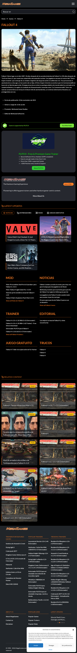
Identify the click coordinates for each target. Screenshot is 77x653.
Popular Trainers (34, 620)
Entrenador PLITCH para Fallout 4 (17, 328)
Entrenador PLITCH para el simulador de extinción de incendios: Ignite (37, 573)
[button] (73, 629)
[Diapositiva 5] (64, 622)
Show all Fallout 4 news (47, 305)
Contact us (9, 620)
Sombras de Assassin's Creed (15, 543)
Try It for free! (67, 125)
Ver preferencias (67, 645)
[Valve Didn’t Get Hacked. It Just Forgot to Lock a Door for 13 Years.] (21, 229)
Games (11, 19)
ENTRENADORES (25, 213)
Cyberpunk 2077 (11, 551)
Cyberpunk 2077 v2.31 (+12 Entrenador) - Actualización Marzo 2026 (60, 596)
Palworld (9, 564)
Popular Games (33, 616)
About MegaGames (12, 616)
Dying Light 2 (10, 547)
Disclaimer (9, 624)
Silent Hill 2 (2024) (12, 584)
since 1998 (67, 184)
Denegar (51, 645)
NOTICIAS (9, 213)
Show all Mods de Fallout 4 (15, 301)
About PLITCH (38, 168)
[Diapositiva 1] (58, 622)
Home (4, 19)
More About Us (38, 196)
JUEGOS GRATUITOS (56, 213)
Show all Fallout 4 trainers (14, 334)
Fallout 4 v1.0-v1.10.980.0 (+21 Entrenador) (20, 320)
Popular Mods (33, 624)
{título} (50, 649)
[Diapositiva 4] (62, 622)
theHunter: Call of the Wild (15, 568)
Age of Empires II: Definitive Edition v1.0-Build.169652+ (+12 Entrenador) (60, 567)
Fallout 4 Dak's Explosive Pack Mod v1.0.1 (20, 298)
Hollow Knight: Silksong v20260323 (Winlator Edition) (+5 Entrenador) (61, 582)
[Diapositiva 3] (61, 622)
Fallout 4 (20, 19)
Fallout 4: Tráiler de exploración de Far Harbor (21, 349)
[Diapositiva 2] (59, 622)
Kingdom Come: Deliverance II (16, 555)
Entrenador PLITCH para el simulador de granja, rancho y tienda (38, 594)
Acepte (36, 645)
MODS (40, 213)
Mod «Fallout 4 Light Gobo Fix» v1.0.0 (18, 290)
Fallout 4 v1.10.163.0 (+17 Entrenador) (19, 331)
